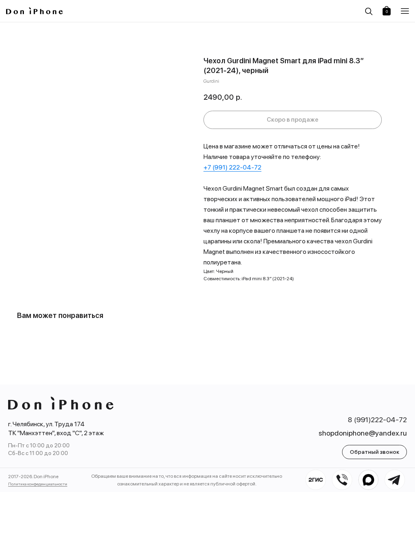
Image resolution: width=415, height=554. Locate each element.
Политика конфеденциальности (37, 483)
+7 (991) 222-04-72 (232, 167)
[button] (405, 11)
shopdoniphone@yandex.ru (363, 433)
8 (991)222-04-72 (377, 419)
